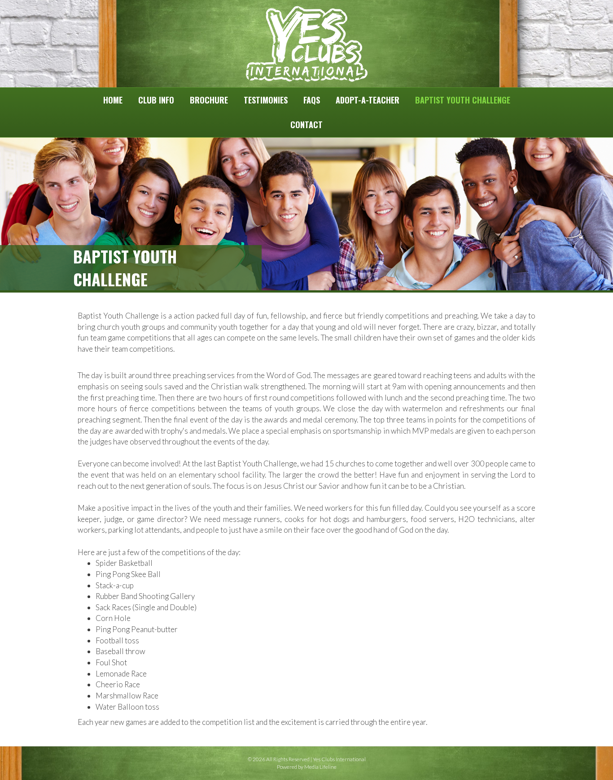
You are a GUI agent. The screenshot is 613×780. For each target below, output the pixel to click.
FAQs (311, 100)
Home (113, 100)
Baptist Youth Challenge (462, 100)
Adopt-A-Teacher (367, 100)
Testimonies (266, 100)
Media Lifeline (320, 766)
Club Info (156, 100)
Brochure (209, 100)
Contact (306, 124)
